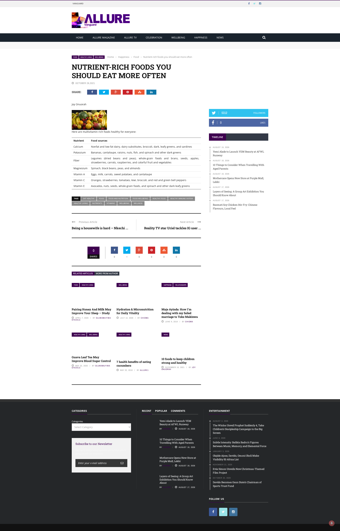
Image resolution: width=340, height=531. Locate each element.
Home (79, 37)
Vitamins (111, 203)
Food (75, 57)
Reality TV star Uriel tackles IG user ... (172, 228)
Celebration (154, 37)
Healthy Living (86, 57)
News (220, 37)
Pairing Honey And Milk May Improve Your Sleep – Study (91, 311)
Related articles (83, 273)
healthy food (159, 198)
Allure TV (130, 37)
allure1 (144, 370)
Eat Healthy (88, 198)
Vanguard (78, 3)
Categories (77, 421)
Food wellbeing (140, 198)
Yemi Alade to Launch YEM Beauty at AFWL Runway (101, 43)
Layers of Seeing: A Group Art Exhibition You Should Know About (176, 479)
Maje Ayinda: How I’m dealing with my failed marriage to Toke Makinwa (180, 313)
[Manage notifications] (332, 523)
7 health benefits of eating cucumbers (134, 363)
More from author (107, 273)
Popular (161, 410)
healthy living (81, 203)
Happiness (200, 37)
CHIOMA (145, 318)
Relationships (180, 285)
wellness (138, 203)
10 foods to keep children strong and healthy (178, 360)
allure (167, 487)
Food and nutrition (118, 198)
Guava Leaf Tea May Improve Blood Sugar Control (91, 359)
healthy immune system (181, 198)
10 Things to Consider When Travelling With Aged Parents (104, 46)
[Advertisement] (238, 77)
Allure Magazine (104, 37)
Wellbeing (178, 37)
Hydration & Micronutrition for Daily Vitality (135, 311)
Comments (178, 410)
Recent (146, 410)
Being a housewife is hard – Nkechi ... (100, 228)
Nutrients (97, 203)
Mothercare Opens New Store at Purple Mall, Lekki (178, 459)
